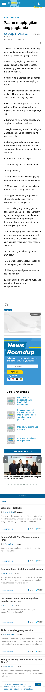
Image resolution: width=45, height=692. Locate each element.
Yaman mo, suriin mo (12, 507)
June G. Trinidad (8, 666)
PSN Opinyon (11, 17)
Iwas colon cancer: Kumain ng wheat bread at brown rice (20, 599)
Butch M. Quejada (8, 512)
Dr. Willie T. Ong (21, 34)
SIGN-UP (15, 372)
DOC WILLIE (9, 34)
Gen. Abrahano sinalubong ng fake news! (22, 569)
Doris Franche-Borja (9, 634)
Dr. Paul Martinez (8, 544)
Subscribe (38, 7)
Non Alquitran (7, 573)
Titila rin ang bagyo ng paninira (17, 630)
